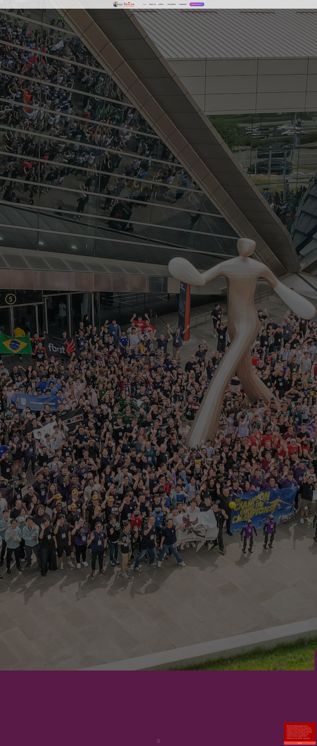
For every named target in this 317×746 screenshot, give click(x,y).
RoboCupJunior (197, 4)
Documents (172, 4)
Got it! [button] (300, 743)
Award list (162, 385)
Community (183, 4)
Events (161, 4)
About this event (144, 385)
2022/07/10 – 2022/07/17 (137, 376)
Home (144, 4)
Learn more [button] (306, 738)
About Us (152, 4)
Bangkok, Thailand (170, 376)
